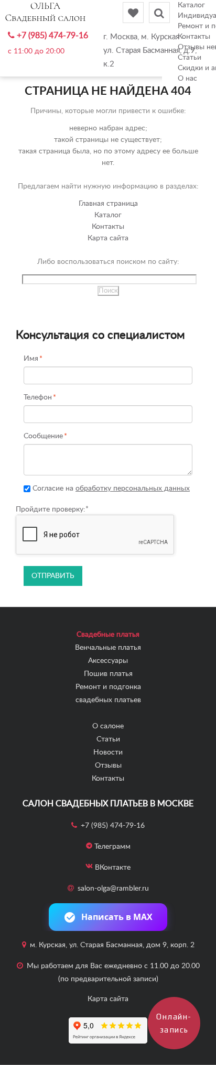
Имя (31, 359)
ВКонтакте (113, 867)
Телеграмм (112, 846)
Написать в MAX (117, 917)
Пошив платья (108, 674)
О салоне (108, 726)
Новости (108, 752)
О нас (187, 78)
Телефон (38, 398)
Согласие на (110, 488)
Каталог (191, 5)
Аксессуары (108, 660)
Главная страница (108, 203)
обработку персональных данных (132, 488)
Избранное (133, 12)
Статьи (108, 739)
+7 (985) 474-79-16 (52, 35)
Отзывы (108, 765)
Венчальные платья (108, 647)
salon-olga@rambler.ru (113, 888)
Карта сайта (108, 238)
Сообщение (43, 436)
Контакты (108, 226)
